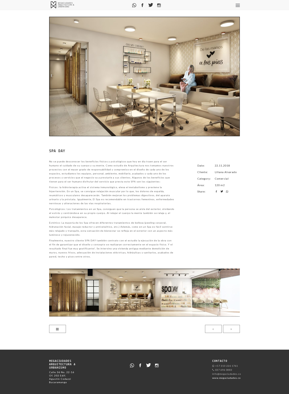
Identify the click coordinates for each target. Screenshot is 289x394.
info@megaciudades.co (226, 373)
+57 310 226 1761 (226, 365)
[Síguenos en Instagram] (159, 5)
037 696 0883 (223, 369)
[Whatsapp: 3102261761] (134, 5)
